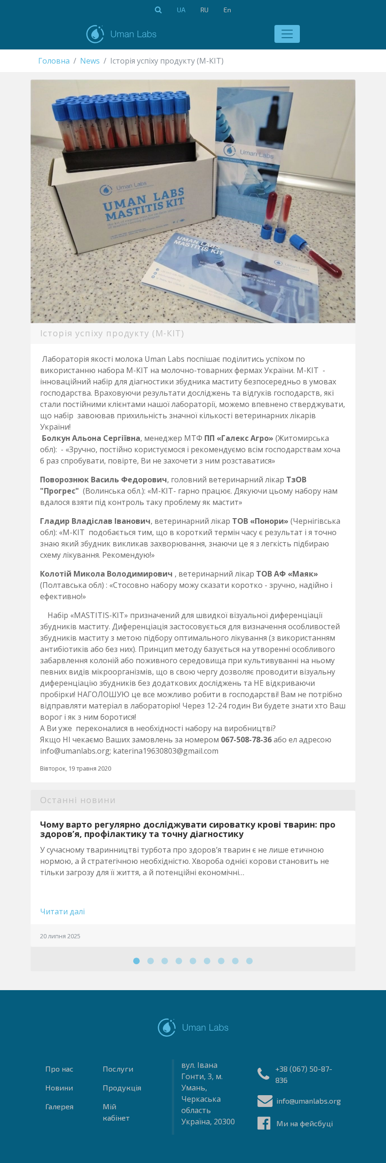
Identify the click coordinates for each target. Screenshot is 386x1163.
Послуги (118, 1068)
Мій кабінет (116, 1112)
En (227, 10)
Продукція (122, 1087)
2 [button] (150, 961)
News (90, 61)
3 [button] (164, 961)
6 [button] (207, 961)
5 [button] (193, 961)
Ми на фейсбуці (304, 1123)
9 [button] (249, 961)
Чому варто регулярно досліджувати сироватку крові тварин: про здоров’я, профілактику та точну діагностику (188, 829)
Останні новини (78, 799)
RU (205, 10)
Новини (59, 1087)
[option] (193, 879)
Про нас (59, 1068)
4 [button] (179, 961)
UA (181, 10)
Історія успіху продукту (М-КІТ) (112, 333)
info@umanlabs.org (308, 1100)
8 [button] (235, 961)
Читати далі (62, 911)
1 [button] (136, 961)
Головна (54, 61)
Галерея (59, 1106)
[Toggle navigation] (287, 34)
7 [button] (221, 961)
